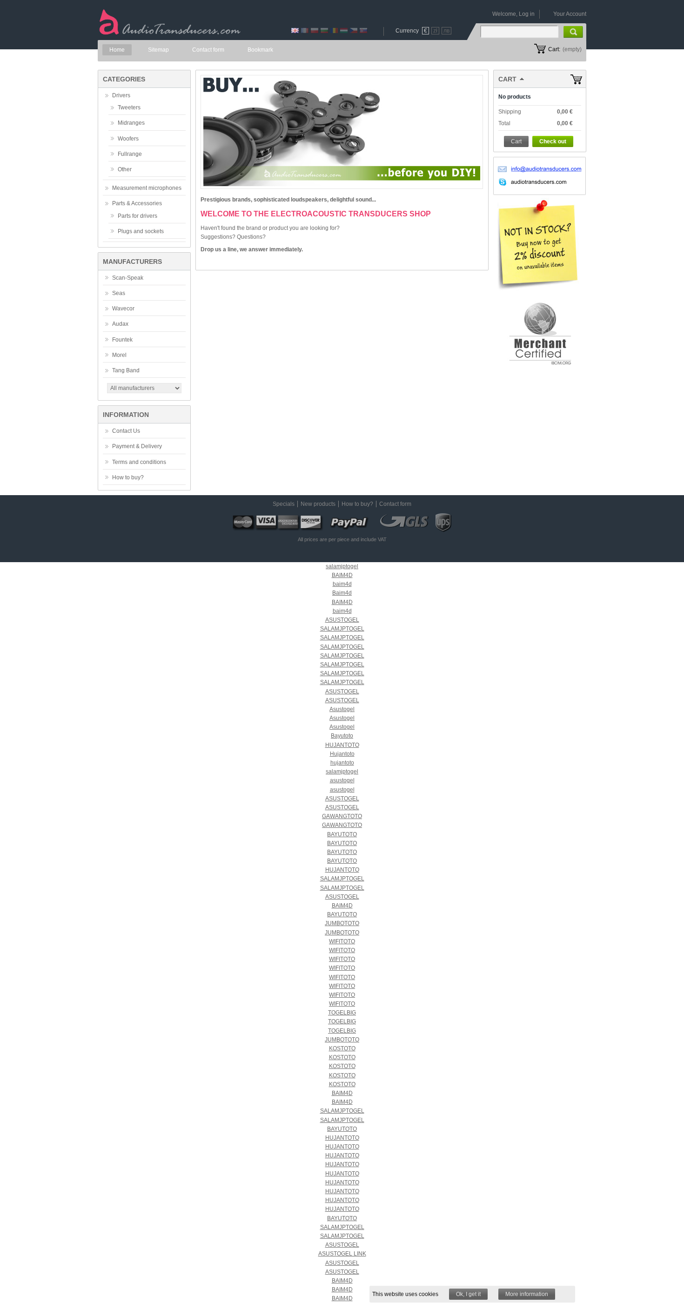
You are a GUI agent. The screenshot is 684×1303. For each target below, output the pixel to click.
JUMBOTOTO (342, 923)
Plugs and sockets (141, 231)
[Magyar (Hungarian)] (344, 31)
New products (318, 504)
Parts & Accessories (137, 203)
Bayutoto (342, 735)
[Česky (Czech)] (353, 31)
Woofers (128, 138)
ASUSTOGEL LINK (342, 1253)
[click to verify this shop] (539, 333)
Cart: (554, 49)
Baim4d (342, 593)
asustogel (342, 780)
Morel (119, 355)
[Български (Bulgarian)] (324, 31)
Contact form (208, 50)
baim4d (342, 584)
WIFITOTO (342, 941)
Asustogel (342, 709)
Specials (284, 504)
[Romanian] (334, 31)
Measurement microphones (146, 188)
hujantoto (342, 762)
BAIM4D (342, 575)
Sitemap (158, 50)
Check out (552, 141)
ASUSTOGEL (342, 620)
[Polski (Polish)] (314, 31)
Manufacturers (132, 261)
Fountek (122, 339)
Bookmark (260, 50)
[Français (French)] (304, 31)
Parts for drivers (137, 216)
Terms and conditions (139, 462)
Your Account (569, 14)
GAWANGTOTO (342, 816)
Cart (507, 79)
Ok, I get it (468, 1294)
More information (526, 1294)
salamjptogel (342, 566)
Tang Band (126, 370)
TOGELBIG (342, 1012)
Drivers (121, 95)
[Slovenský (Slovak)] (363, 31)
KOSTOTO (342, 1048)
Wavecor (123, 308)
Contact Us (126, 431)
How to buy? (128, 477)
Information (126, 414)
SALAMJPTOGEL (342, 628)
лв (446, 30)
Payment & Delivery (137, 446)
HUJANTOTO (342, 745)
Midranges (131, 123)
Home (117, 50)
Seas (118, 293)
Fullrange (130, 154)
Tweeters (129, 107)
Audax (120, 324)
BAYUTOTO (342, 834)
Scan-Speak (127, 278)
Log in (527, 14)
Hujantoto (342, 754)
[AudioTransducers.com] (161, 27)
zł (435, 30)
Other (125, 169)
